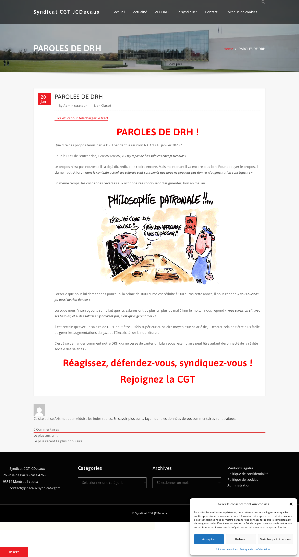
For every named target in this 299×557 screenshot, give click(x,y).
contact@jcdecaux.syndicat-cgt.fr (35, 488)
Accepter (209, 539)
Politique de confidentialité (255, 549)
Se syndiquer (187, 12)
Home (228, 49)
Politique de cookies (226, 549)
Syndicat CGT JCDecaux (67, 12)
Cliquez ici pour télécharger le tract (81, 118)
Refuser (241, 539)
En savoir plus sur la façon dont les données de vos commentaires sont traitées (174, 418)
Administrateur (73, 105)
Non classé (102, 105)
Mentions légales (240, 468)
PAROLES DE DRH (252, 49)
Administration (238, 485)
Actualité (140, 12)
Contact (211, 12)
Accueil (119, 12)
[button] (291, 504)
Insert (14, 552)
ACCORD (162, 12)
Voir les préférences (275, 539)
